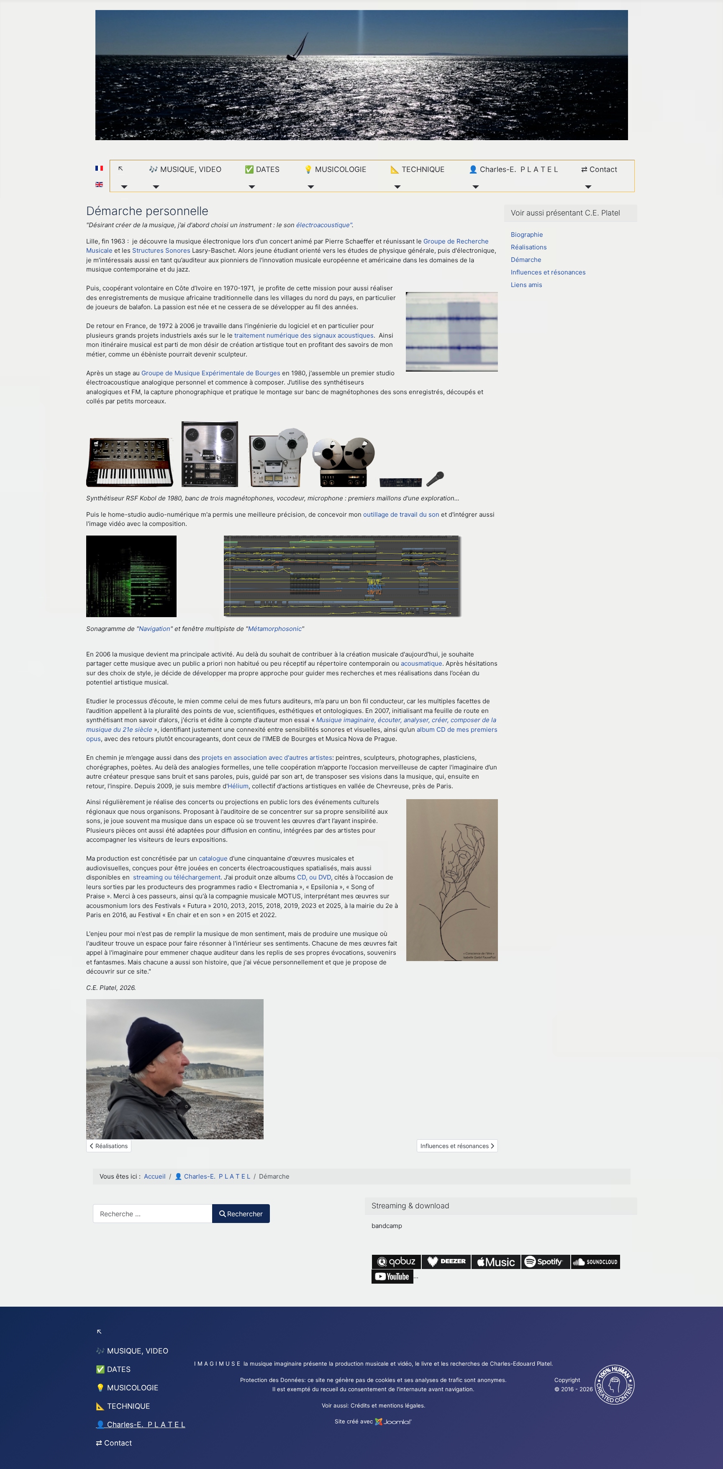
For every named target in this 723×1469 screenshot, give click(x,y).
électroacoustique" (324, 225)
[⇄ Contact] (586, 187)
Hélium (238, 786)
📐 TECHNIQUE (417, 169)
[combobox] (153, 1213)
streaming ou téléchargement (176, 877)
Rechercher (245, 1214)
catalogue (213, 858)
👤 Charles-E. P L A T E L (513, 169)
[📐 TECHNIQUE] (395, 187)
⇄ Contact (599, 169)
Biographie (527, 234)
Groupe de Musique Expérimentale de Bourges (210, 373)
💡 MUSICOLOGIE (335, 169)
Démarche (526, 260)
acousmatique (421, 663)
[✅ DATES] (250, 187)
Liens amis (526, 285)
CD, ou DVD (314, 877)
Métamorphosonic (275, 629)
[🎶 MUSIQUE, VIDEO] (154, 187)
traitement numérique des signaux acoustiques (304, 335)
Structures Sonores (161, 250)
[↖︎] (122, 187)
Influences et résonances (548, 272)
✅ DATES (262, 169)
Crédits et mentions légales (387, 1405)
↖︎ (120, 169)
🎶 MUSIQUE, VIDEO (185, 169)
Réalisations (529, 247)
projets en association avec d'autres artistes (267, 757)
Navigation (154, 629)
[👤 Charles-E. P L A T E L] (474, 187)
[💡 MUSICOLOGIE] (309, 187)
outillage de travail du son (401, 514)
